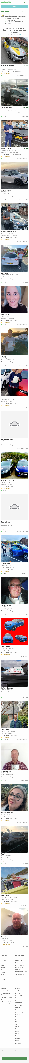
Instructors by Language (19, 968)
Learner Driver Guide (21, 958)
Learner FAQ (18, 960)
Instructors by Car (6, 1004)
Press (2, 963)
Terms (2, 975)
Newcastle (18, 1029)
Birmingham (18, 1005)
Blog (2, 965)
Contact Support (5, 982)
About (2, 958)
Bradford (17, 1000)
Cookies (3, 979)
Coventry (17, 1024)
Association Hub (19, 974)
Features (3, 988)
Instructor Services (20, 963)
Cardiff (17, 1026)
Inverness (18, 1043)
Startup (3, 967)
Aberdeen (18, 991)
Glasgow (17, 993)
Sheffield (17, 1022)
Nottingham (18, 995)
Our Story (3, 960)
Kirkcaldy (17, 1014)
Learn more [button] (6, 1055)
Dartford (17, 1038)
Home (2, 11)
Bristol (17, 1019)
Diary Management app (6, 998)
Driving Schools (19, 965)
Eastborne (18, 1036)
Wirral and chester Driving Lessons (18, 11)
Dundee (17, 988)
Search (7, 11)
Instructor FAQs (5, 991)
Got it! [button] (14, 1059)
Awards (3, 972)
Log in (25, 2)
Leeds (17, 998)
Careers (3, 970)
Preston (17, 1041)
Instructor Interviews (6, 1001)
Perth (16, 1017)
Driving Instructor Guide (5, 994)
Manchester (18, 1003)
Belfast (17, 1031)
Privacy (3, 977)
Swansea (17, 1033)
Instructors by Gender (21, 971)
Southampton (19, 1012)
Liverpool (17, 1007)
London (17, 1010)
